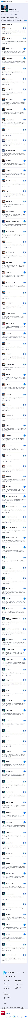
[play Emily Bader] (24, 405)
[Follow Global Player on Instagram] (14, 977)
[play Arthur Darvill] (24, 853)
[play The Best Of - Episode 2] (24, 537)
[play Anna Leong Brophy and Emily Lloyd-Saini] (24, 619)
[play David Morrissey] (24, 293)
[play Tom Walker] (24, 466)
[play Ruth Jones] (24, 425)
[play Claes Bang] (24, 435)
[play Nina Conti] (24, 374)
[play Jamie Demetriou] (24, 120)
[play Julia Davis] (24, 812)
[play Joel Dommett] (24, 89)
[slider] (26, 1016)
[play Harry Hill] (24, 924)
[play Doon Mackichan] (24, 323)
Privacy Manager (23, 1008)
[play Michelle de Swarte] (24, 456)
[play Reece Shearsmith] (24, 873)
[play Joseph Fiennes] (24, 659)
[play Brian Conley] (24, 262)
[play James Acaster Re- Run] (24, 140)
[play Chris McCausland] (24, 415)
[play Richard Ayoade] (24, 303)
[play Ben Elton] (24, 934)
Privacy (5, 1001)
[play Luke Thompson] (24, 894)
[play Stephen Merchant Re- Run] (24, 221)
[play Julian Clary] (24, 28)
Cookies (5, 1003)
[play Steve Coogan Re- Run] (24, 283)
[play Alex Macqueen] (24, 609)
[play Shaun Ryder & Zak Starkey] (24, 629)
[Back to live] (21, 1016)
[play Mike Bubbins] (24, 79)
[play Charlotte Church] (24, 904)
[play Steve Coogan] (24, 945)
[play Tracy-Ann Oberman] (24, 782)
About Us (5, 983)
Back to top (19, 973)
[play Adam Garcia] (24, 446)
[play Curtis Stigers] (24, 58)
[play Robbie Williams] (24, 700)
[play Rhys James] (24, 751)
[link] (14, 30)
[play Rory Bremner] (24, 191)
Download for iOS (19, 984)
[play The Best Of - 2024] (24, 232)
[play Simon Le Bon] (24, 242)
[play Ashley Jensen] (24, 680)
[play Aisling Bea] (24, 476)
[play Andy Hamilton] (24, 863)
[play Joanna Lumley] (24, 639)
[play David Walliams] (24, 99)
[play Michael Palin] (24, 710)
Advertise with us (7, 988)
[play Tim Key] (24, 558)
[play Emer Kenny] (24, 721)
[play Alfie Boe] (24, 731)
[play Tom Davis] (24, 486)
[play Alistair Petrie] (24, 588)
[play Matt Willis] (24, 344)
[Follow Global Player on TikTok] (12, 977)
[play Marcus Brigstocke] (24, 313)
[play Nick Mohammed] (24, 252)
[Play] (14, 1016)
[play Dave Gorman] (24, 69)
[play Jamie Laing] (24, 384)
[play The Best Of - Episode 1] (24, 527)
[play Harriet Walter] (24, 843)
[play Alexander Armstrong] (24, 181)
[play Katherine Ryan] (24, 802)
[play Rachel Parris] (24, 578)
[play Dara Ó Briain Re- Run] (24, 211)
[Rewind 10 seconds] (9, 1016)
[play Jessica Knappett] (24, 364)
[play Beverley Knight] (24, 761)
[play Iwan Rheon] (24, 354)
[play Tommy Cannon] (24, 792)
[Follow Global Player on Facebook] (9, 977)
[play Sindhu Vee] (24, 598)
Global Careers (7, 985)
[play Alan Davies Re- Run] (24, 150)
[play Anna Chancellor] (24, 201)
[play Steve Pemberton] (24, 884)
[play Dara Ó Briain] (24, 822)
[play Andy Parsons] (24, 833)
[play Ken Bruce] (24, 914)
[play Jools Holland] (24, 333)
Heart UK (8, 1013)
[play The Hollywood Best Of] (24, 496)
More (25, 20)
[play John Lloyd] (24, 395)
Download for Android (18, 988)
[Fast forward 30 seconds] (18, 1016)
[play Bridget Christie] (24, 48)
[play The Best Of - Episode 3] (24, 517)
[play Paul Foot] (24, 547)
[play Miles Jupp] (24, 171)
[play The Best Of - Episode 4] (24, 507)
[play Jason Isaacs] (24, 38)
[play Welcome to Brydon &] (24, 955)
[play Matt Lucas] (24, 272)
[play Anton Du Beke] (24, 772)
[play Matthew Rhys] (24, 741)
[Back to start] (6, 1016)
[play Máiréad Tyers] (24, 568)
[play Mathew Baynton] (24, 649)
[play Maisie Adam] (24, 109)
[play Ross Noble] (24, 130)
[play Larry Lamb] (24, 160)
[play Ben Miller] (24, 690)
